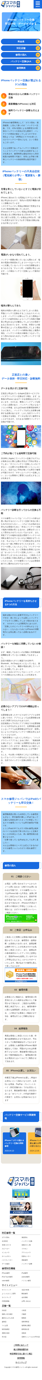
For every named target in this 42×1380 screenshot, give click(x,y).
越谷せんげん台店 (8, 1318)
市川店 (4, 1337)
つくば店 (5, 1325)
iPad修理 (25, 1273)
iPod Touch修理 (7, 1277)
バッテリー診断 (27, 1264)
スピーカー (5, 1249)
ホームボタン (6, 1256)
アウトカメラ (26, 1252)
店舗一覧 (6, 1306)
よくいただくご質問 (9, 1293)
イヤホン (25, 1249)
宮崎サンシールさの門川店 (31, 1337)
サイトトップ (6, 1290)
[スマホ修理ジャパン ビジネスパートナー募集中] (21, 1208)
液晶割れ (25, 1237)
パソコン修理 (26, 1280)
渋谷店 (4, 1310)
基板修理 (25, 1260)
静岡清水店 (25, 1329)
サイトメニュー (9, 1285)
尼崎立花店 (5, 1333)
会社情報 (25, 1297)
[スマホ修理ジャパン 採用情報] (21, 1221)
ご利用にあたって (21, 1345)
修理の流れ (21, 55)
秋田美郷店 (5, 1329)
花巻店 (24, 1333)
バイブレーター (7, 1260)
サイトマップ (6, 1297)
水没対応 (5, 1241)
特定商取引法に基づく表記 (21, 1354)
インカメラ (5, 1252)
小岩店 (24, 1310)
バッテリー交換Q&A (21, 61)
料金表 (21, 41)
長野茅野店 (25, 1322)
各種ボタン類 (26, 1245)
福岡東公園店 (26, 1325)
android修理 (26, 1277)
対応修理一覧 (8, 1233)
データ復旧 (5, 1264)
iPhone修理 (6, 1273)
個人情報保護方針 (21, 1349)
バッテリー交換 (27, 1241)
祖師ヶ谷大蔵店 (7, 1314)
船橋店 (24, 1318)
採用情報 (21, 1358)
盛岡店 (4, 1322)
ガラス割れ (5, 1237)
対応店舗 (21, 48)
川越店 (24, 1314)
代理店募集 (5, 1301)
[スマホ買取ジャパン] (21, 1194)
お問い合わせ (26, 1301)
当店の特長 (25, 1290)
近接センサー (26, 1256)
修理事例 (21, 68)
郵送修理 (25, 1293)
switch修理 (5, 1280)
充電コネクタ (6, 1245)
